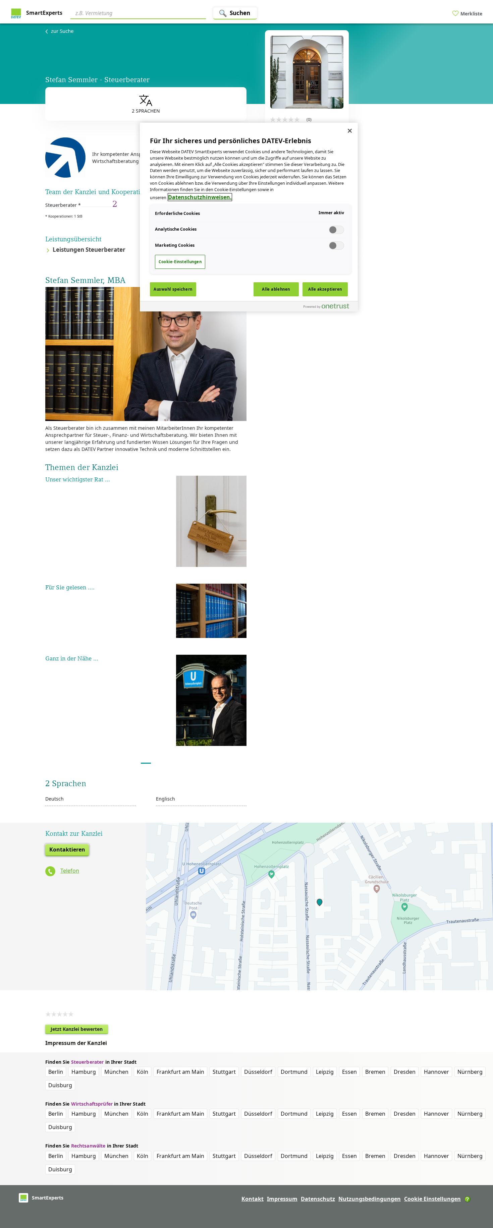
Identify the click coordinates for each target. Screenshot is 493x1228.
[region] (249, 217)
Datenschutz (318, 1199)
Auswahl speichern (173, 289)
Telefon (69, 870)
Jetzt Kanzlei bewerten (79, 1030)
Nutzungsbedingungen (369, 1199)
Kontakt (252, 1199)
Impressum (282, 1199)
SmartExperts (43, 12)
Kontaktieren (67, 849)
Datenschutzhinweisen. (200, 197)
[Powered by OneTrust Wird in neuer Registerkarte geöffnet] (329, 307)
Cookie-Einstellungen (180, 261)
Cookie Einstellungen (432, 1199)
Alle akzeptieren (325, 289)
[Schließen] (349, 130)
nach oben (476, 1179)
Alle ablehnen (276, 289)
